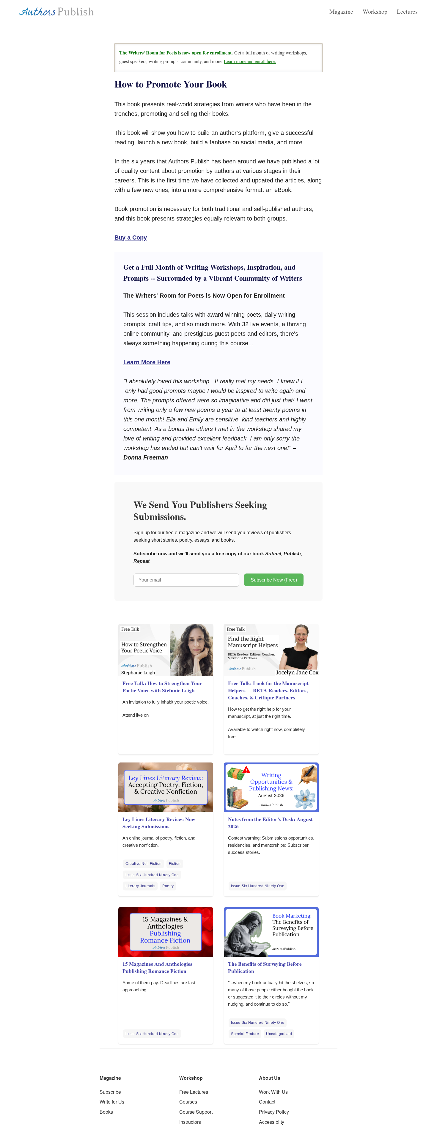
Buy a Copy (130, 237)
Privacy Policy (274, 1111)
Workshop (375, 11)
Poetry (168, 886)
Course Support (196, 1111)
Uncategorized (279, 1034)
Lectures (407, 11)
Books (106, 1111)
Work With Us (273, 1091)
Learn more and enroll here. (250, 61)
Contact (267, 1101)
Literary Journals (140, 886)
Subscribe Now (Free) (274, 579)
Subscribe (110, 1091)
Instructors (190, 1121)
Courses (188, 1101)
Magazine (341, 11)
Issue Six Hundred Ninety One (152, 875)
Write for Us (112, 1101)
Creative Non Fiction (143, 864)
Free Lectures (193, 1091)
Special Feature (245, 1034)
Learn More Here (146, 362)
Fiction (175, 864)
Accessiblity (271, 1121)
